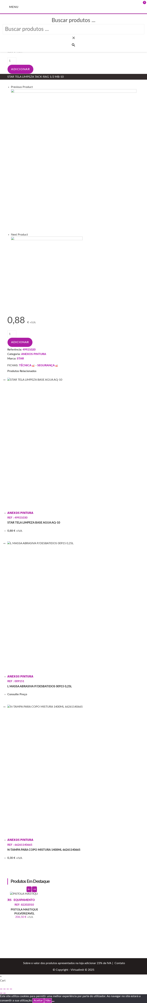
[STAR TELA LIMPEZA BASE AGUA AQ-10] (47, 271)
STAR (20, 358)
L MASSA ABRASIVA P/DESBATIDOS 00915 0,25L (39, 686)
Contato (120, 963)
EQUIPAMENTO (37, 900)
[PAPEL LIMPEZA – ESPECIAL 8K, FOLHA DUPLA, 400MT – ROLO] (73, 160)
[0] (138, 6)
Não (48, 1000)
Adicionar (20, 69)
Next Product (19, 234)
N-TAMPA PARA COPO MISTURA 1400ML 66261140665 (43, 849)
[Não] (53, 1001)
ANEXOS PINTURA (33, 354)
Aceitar (38, 1000)
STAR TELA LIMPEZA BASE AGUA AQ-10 (33, 522)
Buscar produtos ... (73, 20)
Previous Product (22, 87)
